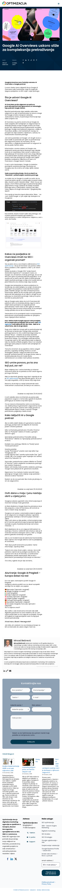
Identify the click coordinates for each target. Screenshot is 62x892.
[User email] (10, 671)
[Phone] (7, 671)
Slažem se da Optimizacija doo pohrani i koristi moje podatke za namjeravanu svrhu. (30, 734)
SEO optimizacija (12, 378)
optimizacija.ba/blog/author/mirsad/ (47, 666)
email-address (47, 861)
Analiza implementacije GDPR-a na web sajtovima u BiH (10, 768)
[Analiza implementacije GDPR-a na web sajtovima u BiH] (8, 761)
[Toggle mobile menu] (59, 4)
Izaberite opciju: (16, 705)
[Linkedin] (4, 671)
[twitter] (28, 60)
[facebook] (23, 60)
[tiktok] (31, 60)
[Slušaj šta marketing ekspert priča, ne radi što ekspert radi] (28, 762)
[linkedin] (25, 60)
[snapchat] (23, 62)
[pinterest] (36, 60)
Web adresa (37, 705)
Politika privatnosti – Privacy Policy (49, 883)
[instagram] (33, 60)
